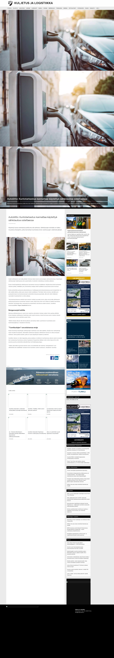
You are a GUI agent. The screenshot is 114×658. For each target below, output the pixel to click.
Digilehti (92, 8)
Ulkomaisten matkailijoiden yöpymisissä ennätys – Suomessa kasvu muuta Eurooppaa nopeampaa (72, 365)
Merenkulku (52, 8)
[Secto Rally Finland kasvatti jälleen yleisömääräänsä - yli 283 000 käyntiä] (78, 327)
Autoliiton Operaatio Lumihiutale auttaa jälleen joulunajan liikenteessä (18, 409)
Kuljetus (15, 8)
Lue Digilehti (79, 440)
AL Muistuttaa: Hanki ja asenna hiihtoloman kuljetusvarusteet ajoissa (54, 410)
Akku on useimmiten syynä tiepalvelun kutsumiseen (53, 432)
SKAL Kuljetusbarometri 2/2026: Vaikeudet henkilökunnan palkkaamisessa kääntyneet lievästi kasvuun (78, 499)
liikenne (28, 8)
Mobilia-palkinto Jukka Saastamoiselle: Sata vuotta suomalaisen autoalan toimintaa (83, 365)
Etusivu (10, 8)
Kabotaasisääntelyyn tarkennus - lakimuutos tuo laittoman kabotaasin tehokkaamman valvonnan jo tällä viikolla (84, 253)
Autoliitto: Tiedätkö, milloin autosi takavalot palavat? (36, 409)
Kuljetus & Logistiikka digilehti (79, 314)
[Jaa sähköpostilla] (59, 358)
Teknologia (59, 8)
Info (97, 8)
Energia (65, 8)
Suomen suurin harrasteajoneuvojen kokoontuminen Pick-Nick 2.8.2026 (72, 350)
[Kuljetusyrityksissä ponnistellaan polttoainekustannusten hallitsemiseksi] (78, 223)
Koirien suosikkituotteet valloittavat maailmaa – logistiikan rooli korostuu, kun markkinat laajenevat (77, 510)
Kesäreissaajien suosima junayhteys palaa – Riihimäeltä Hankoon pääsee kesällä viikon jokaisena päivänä (84, 350)
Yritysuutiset (72, 8)
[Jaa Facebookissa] (50, 358)
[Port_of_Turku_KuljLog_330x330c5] (78, 383)
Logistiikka (22, 8)
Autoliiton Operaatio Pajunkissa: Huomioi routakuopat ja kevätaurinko (37, 432)
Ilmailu (40, 8)
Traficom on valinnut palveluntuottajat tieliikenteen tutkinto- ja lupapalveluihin (71, 253)
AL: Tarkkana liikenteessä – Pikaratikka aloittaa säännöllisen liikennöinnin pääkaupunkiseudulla (17, 434)
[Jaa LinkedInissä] (55, 358)
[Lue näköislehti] (78, 297)
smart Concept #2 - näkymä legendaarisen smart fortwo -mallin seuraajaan (83, 270)
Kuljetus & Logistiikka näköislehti (79, 442)
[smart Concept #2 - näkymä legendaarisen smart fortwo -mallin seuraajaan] (85, 263)
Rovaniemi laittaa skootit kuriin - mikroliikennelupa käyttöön (72, 269)
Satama (45, 8)
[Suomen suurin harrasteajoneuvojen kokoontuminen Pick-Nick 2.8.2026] (72, 343)
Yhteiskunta (80, 8)
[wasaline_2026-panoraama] (35, 376)
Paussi (86, 8)
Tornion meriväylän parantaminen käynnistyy (77, 470)
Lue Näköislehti (79, 278)
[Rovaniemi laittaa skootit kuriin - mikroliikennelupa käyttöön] (72, 263)
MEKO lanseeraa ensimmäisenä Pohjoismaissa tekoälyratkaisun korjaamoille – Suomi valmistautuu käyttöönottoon (77, 529)
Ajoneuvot (34, 8)
